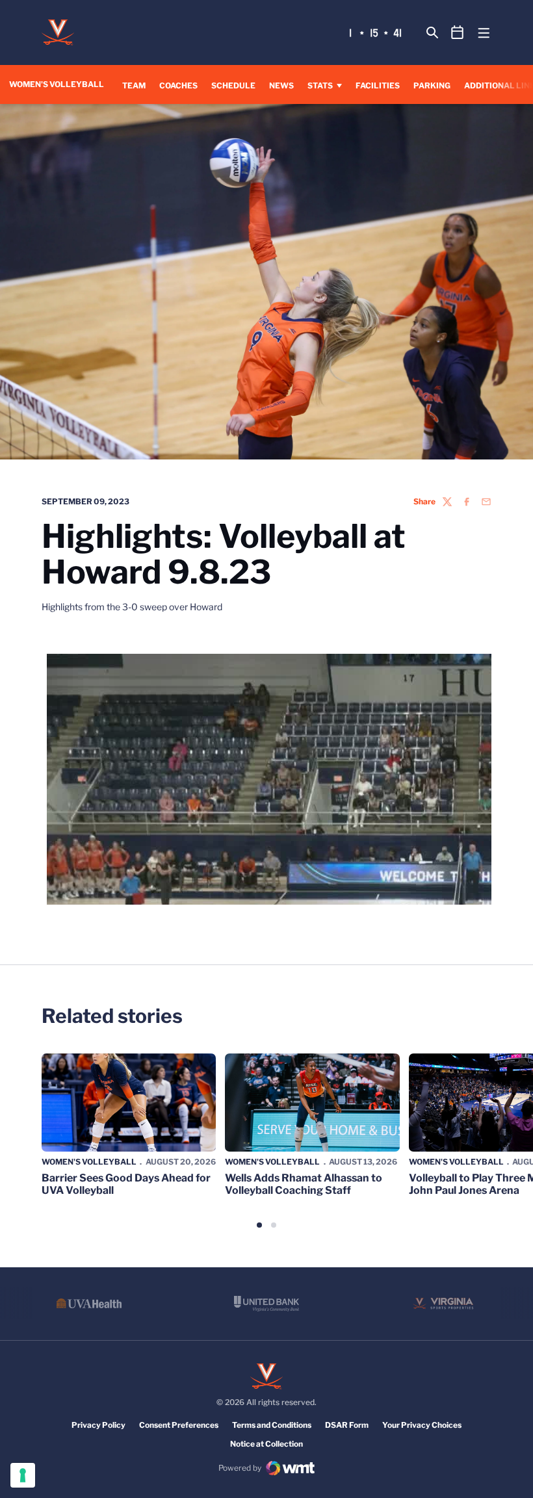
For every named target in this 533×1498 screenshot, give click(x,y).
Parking (431, 85)
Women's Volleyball (89, 1162)
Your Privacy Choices (422, 1425)
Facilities (378, 85)
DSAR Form (347, 1425)
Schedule (233, 85)
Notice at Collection (266, 1444)
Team (134, 85)
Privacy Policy (98, 1425)
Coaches (178, 85)
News (281, 85)
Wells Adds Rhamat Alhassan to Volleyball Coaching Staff (303, 1184)
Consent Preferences (178, 1425)
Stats (320, 85)
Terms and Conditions (271, 1425)
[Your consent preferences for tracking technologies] (22, 1475)
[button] (259, 1225)
